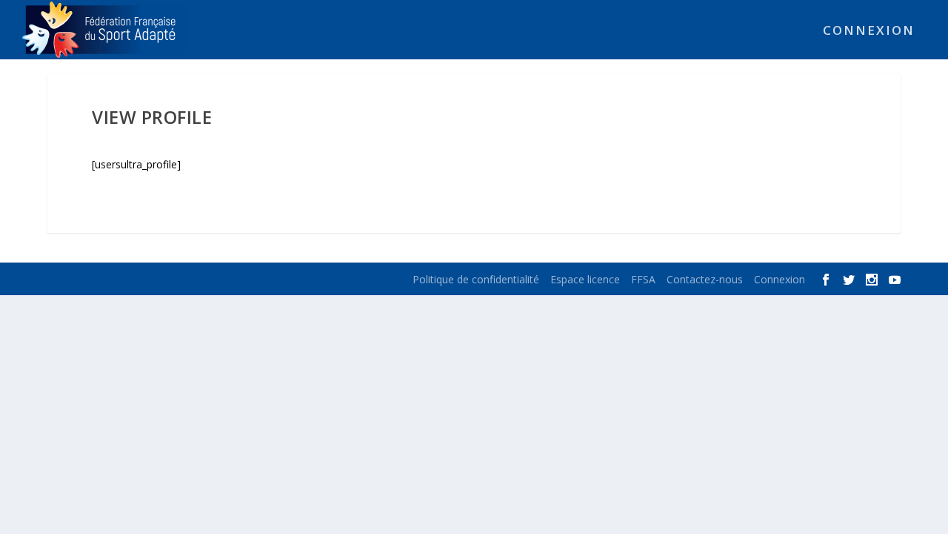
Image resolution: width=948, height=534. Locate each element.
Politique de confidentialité (476, 279)
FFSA (643, 279)
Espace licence (585, 279)
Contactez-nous (705, 279)
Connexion (869, 31)
